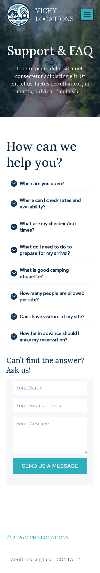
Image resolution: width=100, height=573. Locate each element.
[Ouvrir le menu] (87, 14)
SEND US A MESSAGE (50, 465)
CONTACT (68, 559)
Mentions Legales (30, 559)
